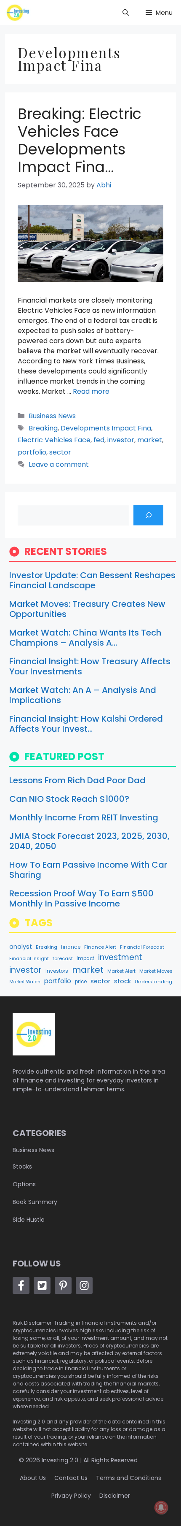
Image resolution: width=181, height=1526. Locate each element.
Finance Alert (100, 947)
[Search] (148, 515)
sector (60, 452)
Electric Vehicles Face (54, 440)
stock (122, 981)
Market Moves (156, 971)
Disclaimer (114, 1495)
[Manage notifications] (161, 1507)
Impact (85, 958)
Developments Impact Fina (106, 428)
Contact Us (71, 1478)
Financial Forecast (142, 947)
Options (24, 1184)
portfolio (32, 452)
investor (120, 440)
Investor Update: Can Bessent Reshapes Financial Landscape (92, 580)
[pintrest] (63, 1285)
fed (98, 440)
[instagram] (84, 1285)
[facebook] (21, 1285)
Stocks (22, 1166)
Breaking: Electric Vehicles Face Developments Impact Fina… (79, 140)
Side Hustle (29, 1219)
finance (70, 947)
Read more (91, 391)
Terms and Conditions (128, 1478)
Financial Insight (29, 958)
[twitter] (42, 1285)
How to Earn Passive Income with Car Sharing (88, 870)
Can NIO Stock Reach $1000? (69, 799)
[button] (125, 12)
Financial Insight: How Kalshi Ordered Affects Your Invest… (86, 724)
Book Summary (35, 1202)
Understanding (153, 981)
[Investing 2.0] (17, 12)
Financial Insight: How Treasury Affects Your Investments (89, 666)
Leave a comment (59, 464)
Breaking (43, 428)
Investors (56, 971)
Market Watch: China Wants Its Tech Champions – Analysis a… (85, 638)
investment (120, 957)
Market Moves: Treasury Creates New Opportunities (87, 609)
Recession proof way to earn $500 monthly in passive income (81, 898)
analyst (20, 946)
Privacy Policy (71, 1495)
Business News (52, 416)
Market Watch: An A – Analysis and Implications (82, 695)
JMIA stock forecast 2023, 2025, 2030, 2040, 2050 (89, 841)
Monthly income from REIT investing (83, 817)
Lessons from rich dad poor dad (77, 780)
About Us (33, 1478)
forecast (63, 958)
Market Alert (121, 971)
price (81, 981)
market (149, 440)
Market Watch (24, 982)
